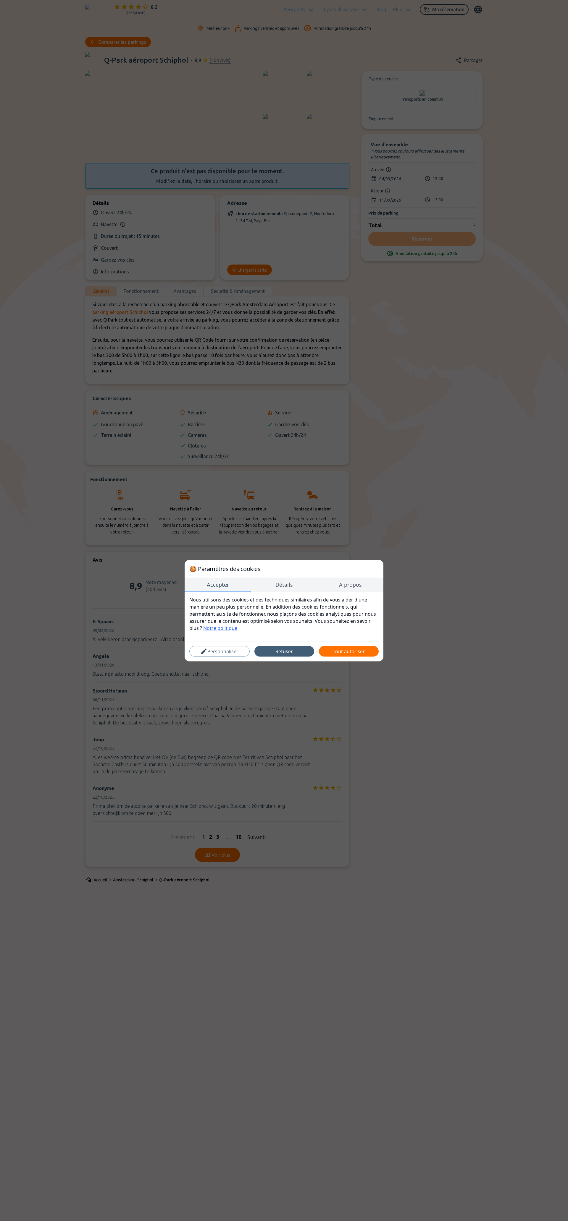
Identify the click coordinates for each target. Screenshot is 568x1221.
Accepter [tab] (218, 584)
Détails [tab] (284, 584)
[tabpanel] (284, 613)
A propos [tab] (350, 584)
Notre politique (220, 628)
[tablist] (284, 585)
